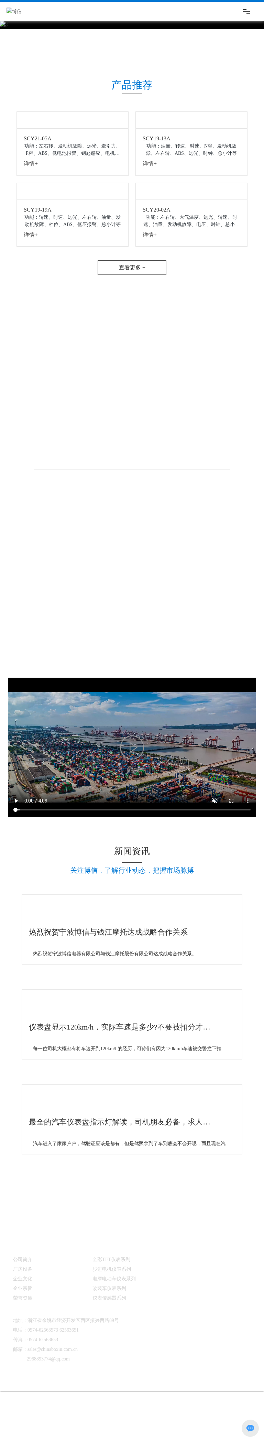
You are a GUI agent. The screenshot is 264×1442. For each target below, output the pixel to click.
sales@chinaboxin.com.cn (53, 1303)
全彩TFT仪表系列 (111, 1214)
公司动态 (181, 1213)
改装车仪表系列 (109, 1243)
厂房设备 (22, 1223)
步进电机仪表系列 (111, 1223)
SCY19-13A (156, 135)
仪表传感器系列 (109, 1252)
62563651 (69, 1284)
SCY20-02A (156, 203)
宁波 (212, 1359)
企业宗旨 (22, 1243)
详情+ (31, 160)
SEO (225, 1359)
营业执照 (30, 1367)
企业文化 (22, 1233)
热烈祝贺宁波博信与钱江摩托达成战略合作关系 (108, 912)
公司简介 (22, 1214)
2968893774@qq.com (48, 1313)
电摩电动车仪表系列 (114, 1233)
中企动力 (195, 1359)
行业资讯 (181, 1222)
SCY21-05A (38, 135)
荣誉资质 (22, 1252)
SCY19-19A (38, 203)
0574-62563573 (43, 1284)
